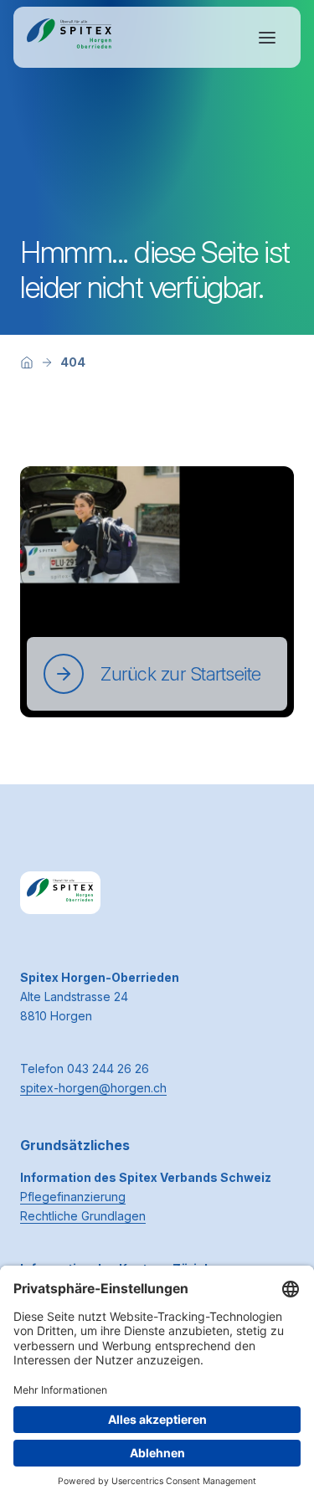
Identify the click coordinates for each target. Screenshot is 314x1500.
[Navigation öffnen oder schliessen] (267, 38)
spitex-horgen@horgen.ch (93, 1088)
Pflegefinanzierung (73, 1196)
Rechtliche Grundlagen (83, 1216)
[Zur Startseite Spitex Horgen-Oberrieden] (69, 37)
